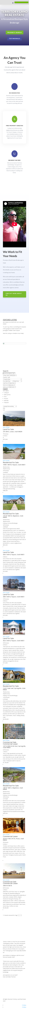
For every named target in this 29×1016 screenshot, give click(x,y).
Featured (6, 402)
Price (4, 381)
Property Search (14, 32)
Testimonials (14, 38)
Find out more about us (14, 294)
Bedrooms (5, 385)
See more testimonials (14, 984)
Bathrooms (6, 387)
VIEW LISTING (10, 338)
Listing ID (6, 392)
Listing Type (6, 375)
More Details (6, 427)
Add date (6, 400)
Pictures (6, 398)
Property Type (6, 377)
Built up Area (7, 394)
